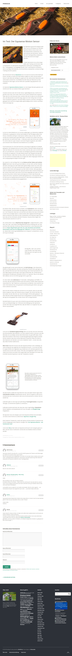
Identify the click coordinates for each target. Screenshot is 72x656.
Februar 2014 (40, 619)
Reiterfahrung (25, 609)
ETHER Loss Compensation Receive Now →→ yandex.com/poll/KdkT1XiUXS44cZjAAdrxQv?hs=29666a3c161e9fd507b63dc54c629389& (59, 95)
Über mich (5, 652)
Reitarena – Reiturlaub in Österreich (57, 253)
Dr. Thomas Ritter (53, 196)
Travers (22, 622)
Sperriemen (31, 620)
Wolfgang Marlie (53, 205)
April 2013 (40, 635)
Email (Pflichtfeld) (6, 554)
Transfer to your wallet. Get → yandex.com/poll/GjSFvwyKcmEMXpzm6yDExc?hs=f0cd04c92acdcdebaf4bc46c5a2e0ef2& (59, 101)
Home (36, 3)
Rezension (25, 610)
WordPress (20, 649)
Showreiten (28, 618)
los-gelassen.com (53, 246)
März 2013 (40, 637)
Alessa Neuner (53, 230)
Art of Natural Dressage (54, 222)
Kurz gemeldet (49, 3)
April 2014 (40, 617)
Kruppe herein (27, 602)
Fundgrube (58, 3)
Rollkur (29, 611)
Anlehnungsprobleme (28, 592)
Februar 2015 (40, 606)
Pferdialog (6, 3)
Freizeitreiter (29, 597)
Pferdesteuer (24, 607)
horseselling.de (58, 617)
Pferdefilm (27, 605)
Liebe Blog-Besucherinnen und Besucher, (58, 180)
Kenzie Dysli (26, 600)
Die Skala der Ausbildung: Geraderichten (58, 175)
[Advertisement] (58, 160)
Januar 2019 (40, 592)
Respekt (21, 610)
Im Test (11, 435)
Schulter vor (27, 615)
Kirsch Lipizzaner (53, 201)
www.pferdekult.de (53, 263)
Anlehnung (22, 592)
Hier (8, 606)
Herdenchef (22, 598)
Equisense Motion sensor (19, 437)
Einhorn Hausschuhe (25, 517)
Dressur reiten (23, 597)
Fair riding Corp (53, 237)
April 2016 (40, 598)
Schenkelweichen (24, 613)
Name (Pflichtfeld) (7, 548)
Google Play (33, 416)
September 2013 (41, 628)
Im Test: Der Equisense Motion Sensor (57, 173)
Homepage (55, 150)
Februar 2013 (40, 639)
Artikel (41, 3)
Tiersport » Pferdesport (60, 615)
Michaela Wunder (53, 203)
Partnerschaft (26, 603)
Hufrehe (31, 598)
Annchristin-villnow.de (54, 231)
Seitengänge (24, 617)
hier (54, 147)
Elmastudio (33, 649)
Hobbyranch (52, 242)
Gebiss (32, 597)
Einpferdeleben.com (54, 235)
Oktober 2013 (40, 626)
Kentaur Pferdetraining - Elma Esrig (15, 474)
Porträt (64, 150)
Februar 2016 (40, 601)
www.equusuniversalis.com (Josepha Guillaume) (59, 207)
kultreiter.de (52, 244)
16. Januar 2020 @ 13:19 (11, 475)
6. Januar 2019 (5, 43)
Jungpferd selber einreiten (24, 599)
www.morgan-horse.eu (54, 209)
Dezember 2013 (41, 622)
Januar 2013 (40, 640)
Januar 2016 (40, 603)
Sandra (8, 494)
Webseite (5, 559)
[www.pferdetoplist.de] (60, 621)
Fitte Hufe (52, 198)
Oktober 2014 (40, 612)
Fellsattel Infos (53, 239)
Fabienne (9, 465)
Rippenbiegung (23, 611)
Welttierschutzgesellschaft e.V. (56, 260)
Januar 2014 (40, 621)
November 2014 (41, 610)
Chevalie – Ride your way (55, 233)
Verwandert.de (53, 258)
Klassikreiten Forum (54, 219)
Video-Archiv (66, 3)
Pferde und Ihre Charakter (60, 622)
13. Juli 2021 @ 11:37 (10, 495)
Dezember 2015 (41, 605)
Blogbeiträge (36, 409)
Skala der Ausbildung (26, 619)
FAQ (10, 428)
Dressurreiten (11, 437)
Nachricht (7, 531)
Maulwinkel (32, 602)
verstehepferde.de (53, 256)
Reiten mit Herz (53, 255)
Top (68, 652)
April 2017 (40, 594)
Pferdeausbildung (29, 604)
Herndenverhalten (26, 598)
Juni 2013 (39, 631)
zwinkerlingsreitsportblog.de (55, 265)
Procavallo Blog (53, 251)
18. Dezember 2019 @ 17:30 (12, 466)
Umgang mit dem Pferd (23, 623)
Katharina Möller (53, 200)
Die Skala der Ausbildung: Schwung (57, 97)
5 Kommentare (12, 43)
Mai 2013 (39, 633)
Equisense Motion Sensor (16, 87)
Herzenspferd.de (53, 240)
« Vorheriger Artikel (9, 577)
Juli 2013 (39, 630)
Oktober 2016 (40, 596)
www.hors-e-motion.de (54, 262)
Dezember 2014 (41, 608)
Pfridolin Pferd (53, 221)
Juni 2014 (39, 615)
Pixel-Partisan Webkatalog (60, 601)
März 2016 (40, 599)
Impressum (23, 652)
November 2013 (41, 624)
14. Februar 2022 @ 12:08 (11, 510)
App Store (26, 416)
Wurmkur (22, 624)
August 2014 (40, 614)
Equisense (18, 74)
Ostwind (22, 603)
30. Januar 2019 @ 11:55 (11, 451)
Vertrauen (28, 623)
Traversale (28, 622)
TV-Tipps (52, 103)
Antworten (41, 450)
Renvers (29, 609)
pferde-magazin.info (54, 247)
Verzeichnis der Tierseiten (60, 620)
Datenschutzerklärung (14, 652)
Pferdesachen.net (53, 249)
